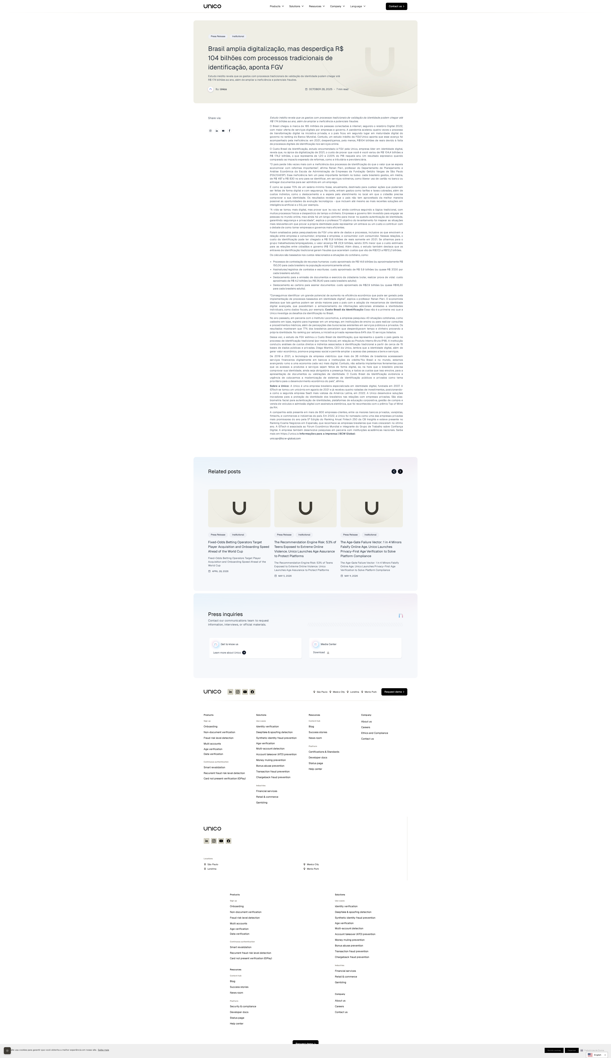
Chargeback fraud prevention (273, 777)
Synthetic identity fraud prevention (276, 738)
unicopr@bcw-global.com (285, 438)
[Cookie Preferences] (7, 1050)
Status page (316, 763)
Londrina (354, 691)
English (597, 1055)
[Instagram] (210, 131)
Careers (365, 727)
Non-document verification (219, 732)
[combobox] (597, 1055)
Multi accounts (212, 743)
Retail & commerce (267, 796)
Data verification (213, 754)
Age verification (213, 749)
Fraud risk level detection (218, 738)
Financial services (266, 791)
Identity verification (267, 726)
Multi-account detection (270, 748)
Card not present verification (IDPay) (225, 778)
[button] (592, 1050)
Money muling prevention (271, 760)
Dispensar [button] (572, 1050)
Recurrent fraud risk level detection (224, 773)
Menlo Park (371, 691)
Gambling (261, 802)
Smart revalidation (214, 767)
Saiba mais (103, 1049)
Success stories (318, 732)
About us (366, 721)
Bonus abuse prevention (270, 765)
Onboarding (211, 726)
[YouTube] (223, 131)
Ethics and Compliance (374, 733)
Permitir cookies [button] (554, 1050)
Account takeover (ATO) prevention (276, 754)
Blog (311, 726)
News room (315, 738)
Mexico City (339, 691)
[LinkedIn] (216, 131)
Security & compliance (243, 1006)
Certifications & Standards (324, 751)
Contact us (367, 738)
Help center (315, 769)
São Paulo (322, 691)
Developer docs (318, 757)
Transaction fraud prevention (273, 771)
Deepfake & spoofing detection (274, 732)
